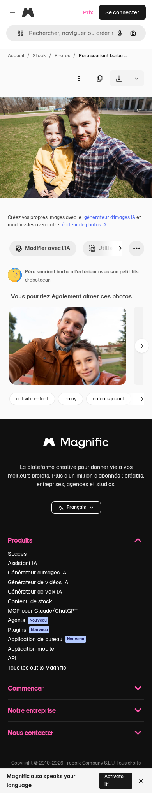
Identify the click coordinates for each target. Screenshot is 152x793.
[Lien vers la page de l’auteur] (15, 276)
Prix (88, 12)
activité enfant (32, 399)
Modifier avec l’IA (47, 248)
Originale (51, 104)
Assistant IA (22, 563)
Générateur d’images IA (37, 572)
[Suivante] (120, 248)
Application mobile (31, 648)
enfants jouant (109, 399)
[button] (76, 507)
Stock (39, 56)
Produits (20, 540)
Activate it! (114, 780)
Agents (27, 620)
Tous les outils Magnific (37, 667)
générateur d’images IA (109, 217)
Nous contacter (30, 732)
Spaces (17, 553)
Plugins (28, 629)
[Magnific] (76, 444)
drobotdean (38, 280)
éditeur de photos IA (84, 225)
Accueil (16, 56)
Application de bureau (46, 639)
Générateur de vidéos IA (38, 582)
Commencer (26, 688)
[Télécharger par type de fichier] (136, 78)
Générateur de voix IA (35, 591)
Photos (62, 56)
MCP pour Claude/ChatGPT (43, 610)
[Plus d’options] (79, 78)
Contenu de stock (30, 601)
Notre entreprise (32, 710)
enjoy (70, 399)
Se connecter (122, 12)
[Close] (141, 781)
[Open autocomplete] (17, 33)
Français (76, 507)
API (12, 658)
